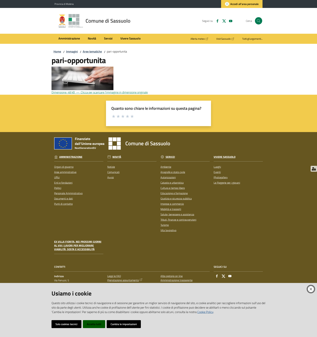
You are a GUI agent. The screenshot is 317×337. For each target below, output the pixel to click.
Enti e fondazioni (63, 183)
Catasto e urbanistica (172, 183)
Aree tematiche (92, 51)
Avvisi (110, 177)
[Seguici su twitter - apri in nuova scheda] (222, 21)
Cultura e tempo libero (172, 188)
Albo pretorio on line (171, 276)
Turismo (164, 225)
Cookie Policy (205, 312)
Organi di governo (63, 167)
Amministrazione (70, 157)
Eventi (217, 172)
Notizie (111, 167)
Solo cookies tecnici (66, 324)
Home (57, 51)
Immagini (72, 51)
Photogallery (221, 177)
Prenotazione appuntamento (123, 280)
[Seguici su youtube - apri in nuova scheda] (229, 21)
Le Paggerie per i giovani (227, 183)
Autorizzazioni (168, 177)
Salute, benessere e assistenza (177, 214)
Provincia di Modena (64, 4)
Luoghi (217, 167)
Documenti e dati (63, 198)
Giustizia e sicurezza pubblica (176, 198)
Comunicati (113, 172)
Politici (57, 188)
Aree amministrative (65, 172)
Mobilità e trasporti (170, 209)
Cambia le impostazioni (124, 324)
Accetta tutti (94, 324)
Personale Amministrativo (68, 193)
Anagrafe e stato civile (172, 172)
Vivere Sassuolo (224, 157)
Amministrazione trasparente (176, 280)
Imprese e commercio (172, 204)
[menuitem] (69, 39)
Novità (116, 157)
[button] (259, 21)
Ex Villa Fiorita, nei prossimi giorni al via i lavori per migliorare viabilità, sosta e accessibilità (77, 245)
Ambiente (165, 167)
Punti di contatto (63, 204)
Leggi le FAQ (114, 276)
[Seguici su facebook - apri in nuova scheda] (216, 21)
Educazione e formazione (174, 193)
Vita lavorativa (168, 230)
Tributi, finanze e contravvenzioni (178, 220)
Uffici (57, 177)
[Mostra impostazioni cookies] (314, 169)
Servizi (170, 157)
